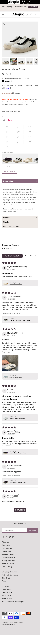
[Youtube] (6, 536)
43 (7, 147)
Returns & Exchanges (10, 575)
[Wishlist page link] (27, 14)
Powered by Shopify (8, 624)
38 (30, 132)
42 (30, 142)
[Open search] (26, 256)
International (6, 551)
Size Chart (6, 578)
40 (7, 142)
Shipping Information (9, 572)
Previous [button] (6, 8)
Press (4, 581)
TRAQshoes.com (8, 560)
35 (7, 127)
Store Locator (7, 548)
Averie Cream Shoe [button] (16, 284)
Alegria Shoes (18, 622)
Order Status (6, 589)
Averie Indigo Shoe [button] (16, 377)
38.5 (7, 137)
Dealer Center (7, 592)
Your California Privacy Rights (13, 602)
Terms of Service (8, 564)
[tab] (20, 181)
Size (3, 117)
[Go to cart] (35, 14)
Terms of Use (7, 598)
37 (7, 132)
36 (18, 127)
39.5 (29, 137)
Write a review (12, 256)
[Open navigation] (3, 14)
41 (18, 142)
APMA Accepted (8, 554)
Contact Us (6, 545)
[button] (7, 93)
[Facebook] (3, 536)
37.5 (18, 132)
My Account (6, 586)
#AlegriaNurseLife (8, 557)
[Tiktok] (13, 536)
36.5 (29, 127)
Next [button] (34, 8)
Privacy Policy (7, 595)
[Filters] (31, 256)
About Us (5, 542)
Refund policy (7, 567)
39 (18, 137)
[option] (20, 7)
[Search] (31, 14)
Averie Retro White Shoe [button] (18, 418)
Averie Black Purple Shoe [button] (18, 453)
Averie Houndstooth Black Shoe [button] (20, 320)
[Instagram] (10, 536)
